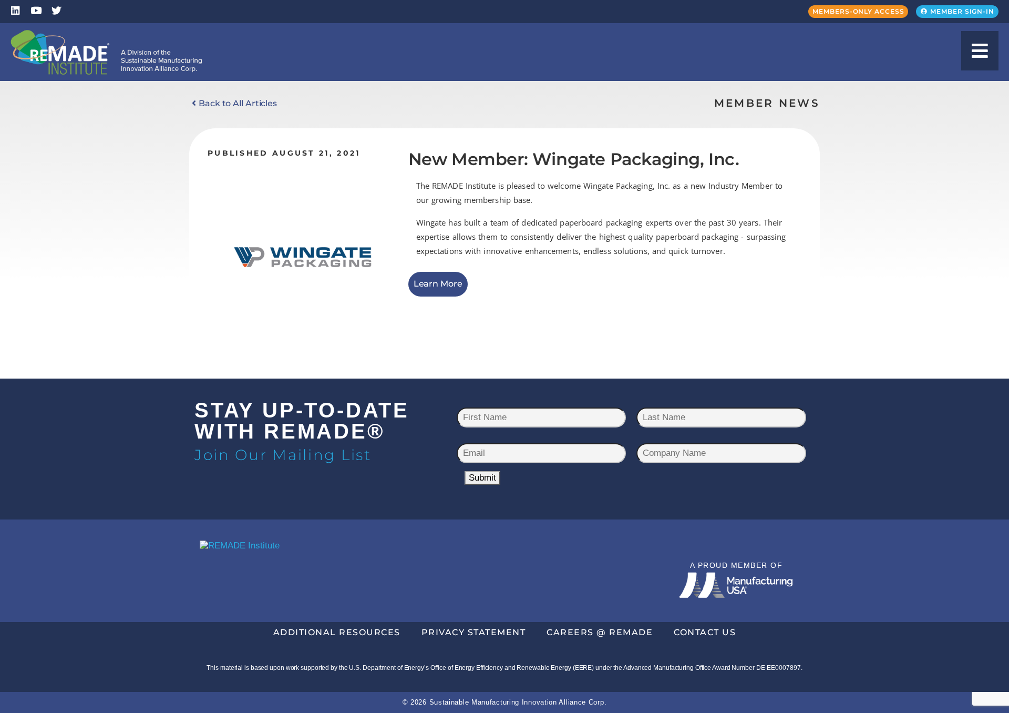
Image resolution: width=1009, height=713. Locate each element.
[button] (979, 50)
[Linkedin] (15, 10)
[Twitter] (56, 10)
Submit (482, 478)
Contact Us (705, 632)
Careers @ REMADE (600, 632)
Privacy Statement (473, 632)
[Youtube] (36, 10)
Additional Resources (336, 632)
